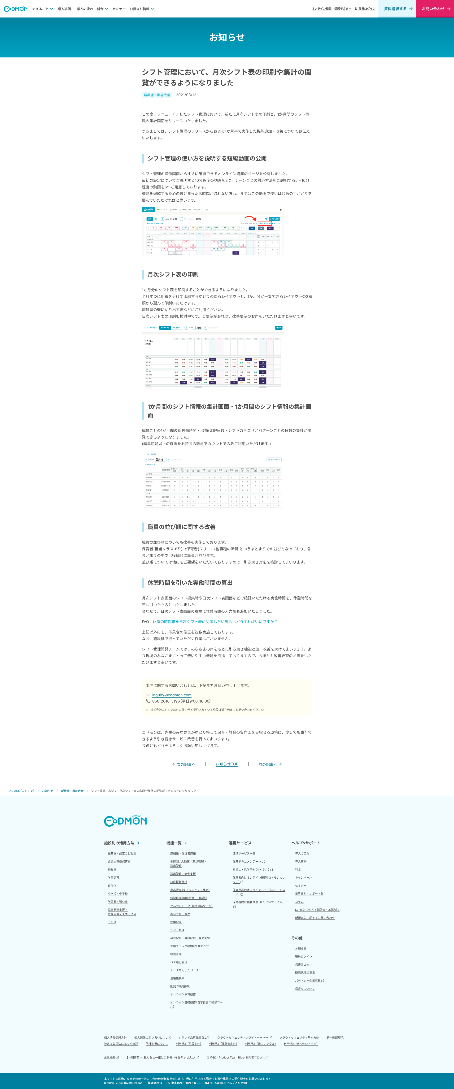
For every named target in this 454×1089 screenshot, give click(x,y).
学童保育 (113, 877)
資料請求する (395, 8)
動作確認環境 (335, 1037)
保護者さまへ (342, 8)
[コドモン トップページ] (125, 821)
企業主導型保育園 (119, 861)
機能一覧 (174, 843)
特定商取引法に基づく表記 (121, 1044)
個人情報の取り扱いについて (152, 1037)
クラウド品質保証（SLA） (194, 1037)
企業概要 (109, 1057)
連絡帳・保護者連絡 (183, 853)
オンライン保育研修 (183, 994)
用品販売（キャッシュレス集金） (190, 890)
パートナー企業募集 (308, 980)
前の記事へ (267, 764)
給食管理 (176, 954)
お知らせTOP (227, 764)
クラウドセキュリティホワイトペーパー (242, 1037)
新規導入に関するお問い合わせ (315, 918)
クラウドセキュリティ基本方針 (299, 1037)
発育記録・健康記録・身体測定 (190, 938)
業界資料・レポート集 (309, 893)
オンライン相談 (322, 8)
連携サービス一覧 (244, 853)
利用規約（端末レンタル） (260, 1044)
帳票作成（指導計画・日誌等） (188, 898)
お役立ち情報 (139, 9)
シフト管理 (177, 930)
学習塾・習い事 (118, 901)
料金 (100, 9)
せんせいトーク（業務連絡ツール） (191, 906)
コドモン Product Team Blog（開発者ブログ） (235, 1057)
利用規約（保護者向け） (223, 1044)
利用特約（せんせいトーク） (301, 1044)
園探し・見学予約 (251, 869)
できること (40, 9)
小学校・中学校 (118, 893)
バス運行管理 (178, 962)
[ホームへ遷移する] (15, 9)
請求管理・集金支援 (183, 874)
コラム (299, 901)
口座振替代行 (178, 882)
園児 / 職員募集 (180, 986)
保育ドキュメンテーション (250, 861)
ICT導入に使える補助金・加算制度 (317, 909)
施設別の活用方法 (119, 843)
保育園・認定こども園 (122, 853)
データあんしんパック (184, 970)
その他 (112, 922)
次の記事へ (186, 764)
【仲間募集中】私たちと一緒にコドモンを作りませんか (161, 1057)
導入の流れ (85, 9)
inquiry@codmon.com (172, 695)
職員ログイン (366, 8)
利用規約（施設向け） (188, 1044)
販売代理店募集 (305, 972)
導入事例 (64, 9)
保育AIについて (305, 988)
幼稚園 (112, 869)
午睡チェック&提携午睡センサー (191, 946)
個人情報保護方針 (115, 1037)
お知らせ (300, 948)
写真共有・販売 (180, 914)
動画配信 (176, 922)
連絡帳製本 (177, 978)
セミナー (119, 9)
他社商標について (157, 1044)
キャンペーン (303, 877)
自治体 (112, 885)
